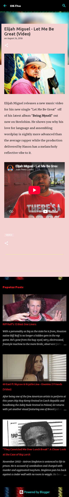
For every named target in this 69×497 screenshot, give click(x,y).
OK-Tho (15, 6)
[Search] (64, 5)
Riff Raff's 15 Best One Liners (19, 324)
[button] (6, 45)
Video (9, 235)
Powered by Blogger (37, 492)
